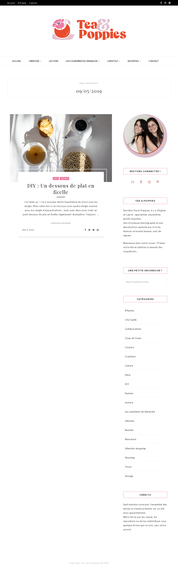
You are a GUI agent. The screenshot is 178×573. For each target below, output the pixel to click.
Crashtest (130, 356)
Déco (128, 374)
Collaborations (133, 329)
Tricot (64, 178)
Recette (129, 430)
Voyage (129, 476)
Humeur (129, 393)
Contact (33, 3)
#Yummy (129, 310)
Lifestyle (112, 61)
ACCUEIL (16, 61)
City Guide (131, 319)
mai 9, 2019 (28, 230)
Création (34, 61)
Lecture (53, 61)
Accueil (11, 3)
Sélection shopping (135, 448)
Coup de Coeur (133, 338)
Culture (129, 365)
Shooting (133, 61)
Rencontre (130, 439)
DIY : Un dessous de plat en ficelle (61, 188)
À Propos (22, 3)
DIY (56, 178)
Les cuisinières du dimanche (82, 61)
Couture (129, 347)
